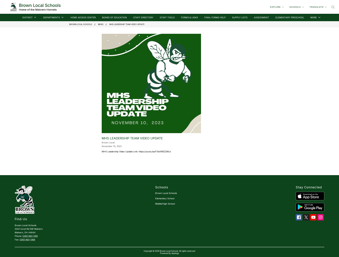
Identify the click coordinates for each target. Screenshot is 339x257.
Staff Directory (143, 17)
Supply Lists (239, 17)
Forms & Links (189, 17)
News (100, 24)
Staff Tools (167, 17)
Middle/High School (165, 203)
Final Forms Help (215, 17)
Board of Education (114, 17)
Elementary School (164, 198)
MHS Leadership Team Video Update (126, 24)
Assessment (261, 17)
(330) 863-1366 (27, 239)
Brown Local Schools (80, 24)
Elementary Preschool (289, 17)
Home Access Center (83, 17)
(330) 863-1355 (30, 236)
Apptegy (175, 253)
